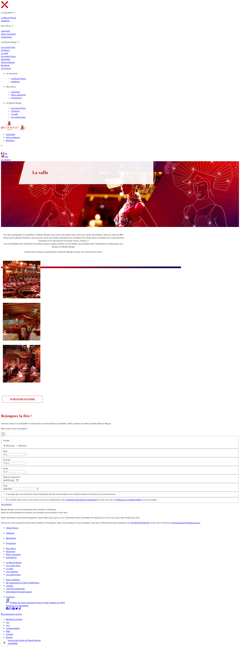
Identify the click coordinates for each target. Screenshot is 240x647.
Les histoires (12, 571)
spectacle (5, 31)
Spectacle (10, 551)
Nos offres (11, 548)
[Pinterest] (13, 609)
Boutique (5, 65)
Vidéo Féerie (12, 527)
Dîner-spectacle (8, 34)
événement (6, 37)
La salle (4, 53)
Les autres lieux (8, 56)
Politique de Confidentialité (128, 499)
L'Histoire (5, 50)
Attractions (11, 538)
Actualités (5, 59)
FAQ (8, 631)
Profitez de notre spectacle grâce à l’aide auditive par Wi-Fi (37, 602)
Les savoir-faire (8, 47)
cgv (7, 622)
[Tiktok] (19, 609)
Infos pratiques (8, 62)
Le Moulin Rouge (14, 562)
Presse (9, 637)
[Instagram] (10, 609)
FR (6, 153)
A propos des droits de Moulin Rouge (23, 640)
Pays (5, 485)
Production (11, 543)
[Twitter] (16, 609)
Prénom (6, 459)
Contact (9, 585)
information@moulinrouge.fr (19, 591)
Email (5, 468)
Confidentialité (13, 628)
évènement (11, 557)
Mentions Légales (14, 619)
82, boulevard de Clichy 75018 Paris (22, 582)
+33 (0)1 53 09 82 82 (15, 588)
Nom (5, 451)
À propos (10, 596)
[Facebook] (7, 609)
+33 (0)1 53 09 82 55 (139, 522)
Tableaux (10, 533)
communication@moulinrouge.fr (185, 522)
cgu (7, 625)
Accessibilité (12, 643)
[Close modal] (3, 434)
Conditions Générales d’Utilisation (81, 499)
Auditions (5, 20)
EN (6, 156)
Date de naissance (11, 476)
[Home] (10, 129)
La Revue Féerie (8, 17)
